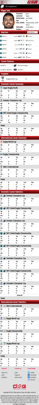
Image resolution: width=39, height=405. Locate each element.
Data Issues (18, 377)
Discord (32, 380)
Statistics (4, 377)
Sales (16, 372)
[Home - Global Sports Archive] (33, 2)
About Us (4, 372)
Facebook (33, 375)
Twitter (32, 372)
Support (17, 375)
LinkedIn (33, 377)
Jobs (3, 375)
